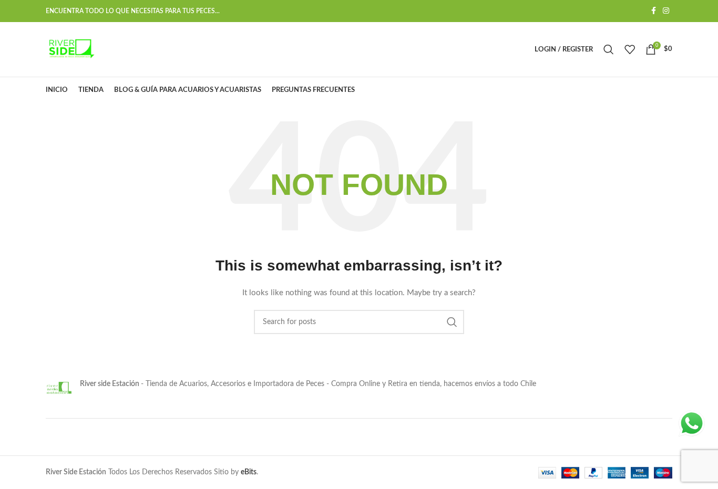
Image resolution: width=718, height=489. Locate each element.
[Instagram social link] (666, 11)
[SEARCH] (452, 322)
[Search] (608, 49)
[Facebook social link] (653, 11)
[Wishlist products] (629, 49)
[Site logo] (70, 49)
